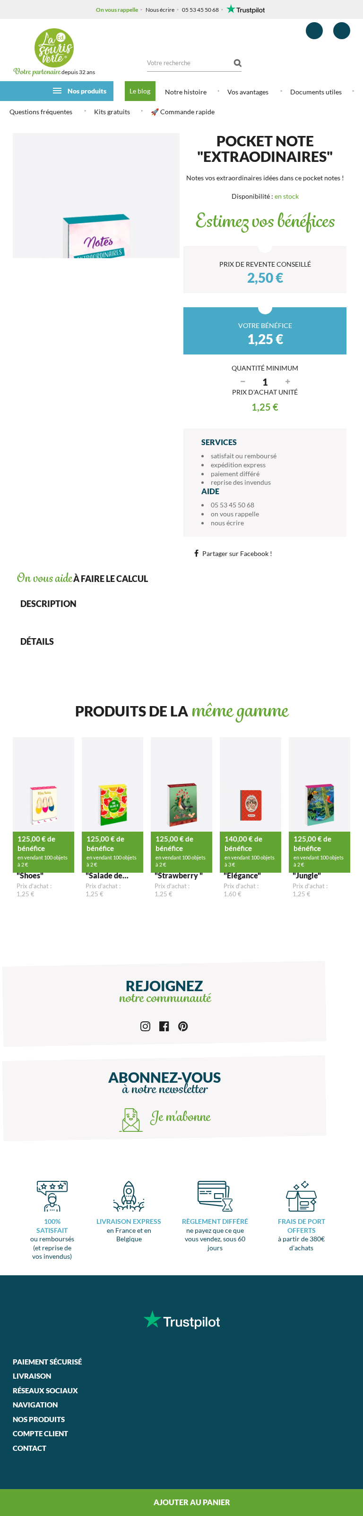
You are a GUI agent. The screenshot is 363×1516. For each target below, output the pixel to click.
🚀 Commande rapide (183, 112)
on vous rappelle (235, 514)
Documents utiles (316, 92)
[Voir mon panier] (341, 30)
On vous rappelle (117, 9)
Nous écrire (160, 9)
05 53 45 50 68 (200, 9)
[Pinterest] (183, 1025)
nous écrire (227, 523)
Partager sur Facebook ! (237, 553)
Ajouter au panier (191, 1502)
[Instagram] (145, 1025)
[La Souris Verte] (54, 47)
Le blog (140, 91)
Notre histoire (186, 92)
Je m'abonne (178, 1118)
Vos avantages (247, 92)
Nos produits (87, 91)
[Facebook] (164, 1025)
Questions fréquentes (40, 112)
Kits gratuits (112, 112)
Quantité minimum (265, 368)
